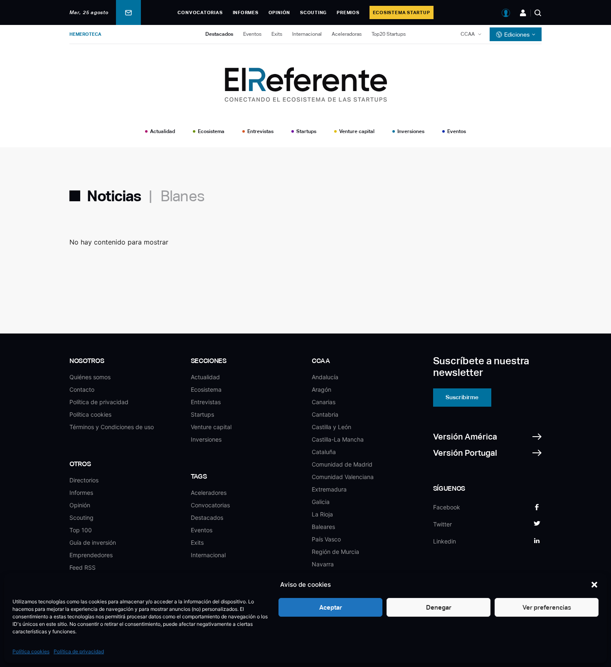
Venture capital (356, 131)
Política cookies (30, 651)
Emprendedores (91, 554)
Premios (348, 12)
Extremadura (329, 489)
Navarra (323, 564)
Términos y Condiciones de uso (111, 426)
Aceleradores (209, 492)
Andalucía (325, 376)
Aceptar (330, 607)
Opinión (279, 12)
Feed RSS (82, 567)
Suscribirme (462, 397)
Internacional (307, 34)
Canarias (323, 401)
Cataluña (324, 451)
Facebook (446, 507)
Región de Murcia (335, 551)
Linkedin (444, 541)
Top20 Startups (389, 34)
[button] (594, 585)
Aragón (321, 389)
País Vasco (326, 539)
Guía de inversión (92, 542)
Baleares (323, 526)
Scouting (313, 12)
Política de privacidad (79, 651)
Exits (276, 34)
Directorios (84, 480)
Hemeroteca (85, 34)
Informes (246, 12)
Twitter (442, 524)
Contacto (81, 389)
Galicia (321, 501)
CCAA (468, 34)
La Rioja (322, 514)
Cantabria (325, 414)
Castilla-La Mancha (338, 439)
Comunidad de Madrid (342, 464)
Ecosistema (211, 131)
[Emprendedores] (523, 13)
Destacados (219, 34)
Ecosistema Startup (401, 12)
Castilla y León (331, 426)
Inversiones (410, 131)
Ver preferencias (546, 607)
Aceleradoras (347, 34)
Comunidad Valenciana (343, 476)
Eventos (252, 34)
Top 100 (80, 530)
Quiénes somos (90, 376)
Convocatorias (199, 12)
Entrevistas (260, 131)
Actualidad (162, 131)
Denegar (438, 607)
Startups (306, 131)
